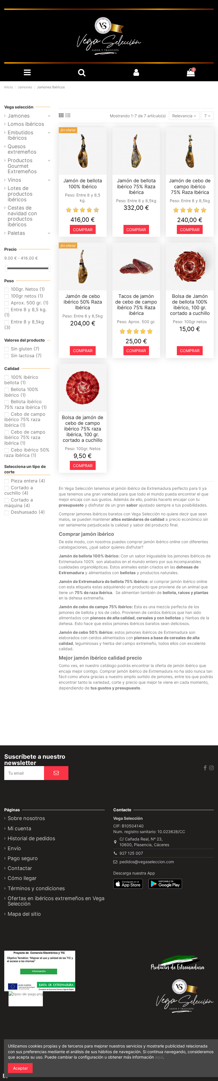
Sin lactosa (26, 355)
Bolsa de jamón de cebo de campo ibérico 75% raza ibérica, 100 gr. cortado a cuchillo (82, 429)
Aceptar (20, 1068)
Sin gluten (25, 349)
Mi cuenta (19, 828)
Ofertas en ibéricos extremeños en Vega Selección (56, 901)
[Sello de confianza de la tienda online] (37, 1016)
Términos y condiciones (36, 888)
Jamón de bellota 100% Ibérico (82, 183)
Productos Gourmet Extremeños (22, 166)
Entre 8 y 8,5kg (24, 324)
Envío (14, 848)
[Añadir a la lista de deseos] (79, 173)
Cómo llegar (22, 878)
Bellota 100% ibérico (21, 392)
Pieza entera (28, 481)
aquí (159, 1057)
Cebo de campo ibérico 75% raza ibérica (24, 419)
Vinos (14, 180)
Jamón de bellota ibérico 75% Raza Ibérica (136, 186)
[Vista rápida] (87, 173)
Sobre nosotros (26, 818)
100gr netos (27, 296)
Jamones (19, 116)
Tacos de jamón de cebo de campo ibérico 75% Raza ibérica (136, 304)
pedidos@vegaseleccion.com (147, 861)
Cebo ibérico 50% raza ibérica (26, 452)
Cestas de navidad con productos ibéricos (22, 216)
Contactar (20, 868)
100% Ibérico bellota (21, 380)
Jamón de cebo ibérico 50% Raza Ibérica (83, 301)
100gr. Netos (28, 289)
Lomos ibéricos (26, 124)
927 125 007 (131, 853)
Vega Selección (78, 488)
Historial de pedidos (31, 838)
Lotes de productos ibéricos (20, 193)
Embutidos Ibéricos (20, 135)
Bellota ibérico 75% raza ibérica (25, 404)
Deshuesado (28, 512)
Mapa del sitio (24, 914)
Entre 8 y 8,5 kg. (25, 312)
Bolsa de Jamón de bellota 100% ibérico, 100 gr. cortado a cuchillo (190, 304)
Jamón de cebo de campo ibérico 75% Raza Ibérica (190, 186)
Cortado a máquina (18, 502)
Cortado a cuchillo (18, 490)
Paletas (16, 233)
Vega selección (18, 106)
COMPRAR (83, 229)
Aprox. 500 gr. (30, 303)
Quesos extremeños (22, 149)
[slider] (6, 268)
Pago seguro (23, 858)
